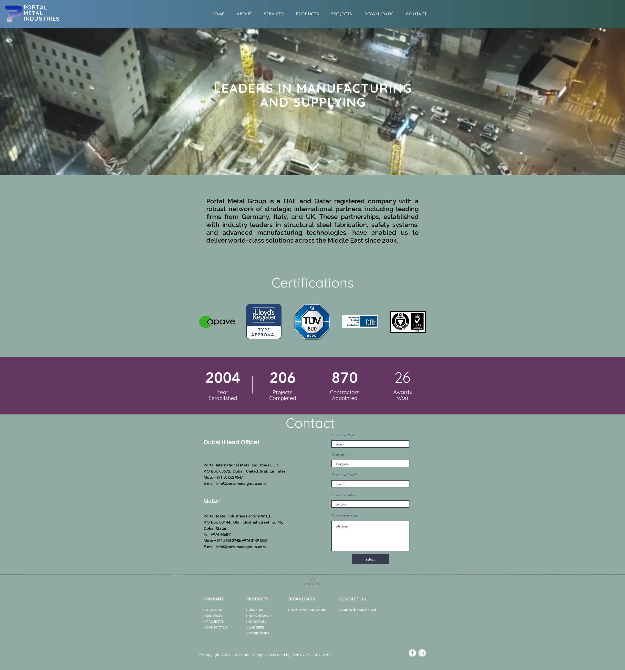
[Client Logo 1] (217, 322)
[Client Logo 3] (312, 322)
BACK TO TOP (312, 584)
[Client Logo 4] (360, 322)
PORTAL (35, 7)
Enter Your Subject (344, 495)
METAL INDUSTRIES (41, 16)
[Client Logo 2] (263, 322)
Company (338, 454)
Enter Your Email (344, 474)
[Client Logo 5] (408, 322)
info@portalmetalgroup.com (241, 483)
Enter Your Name (343, 435)
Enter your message (345, 515)
